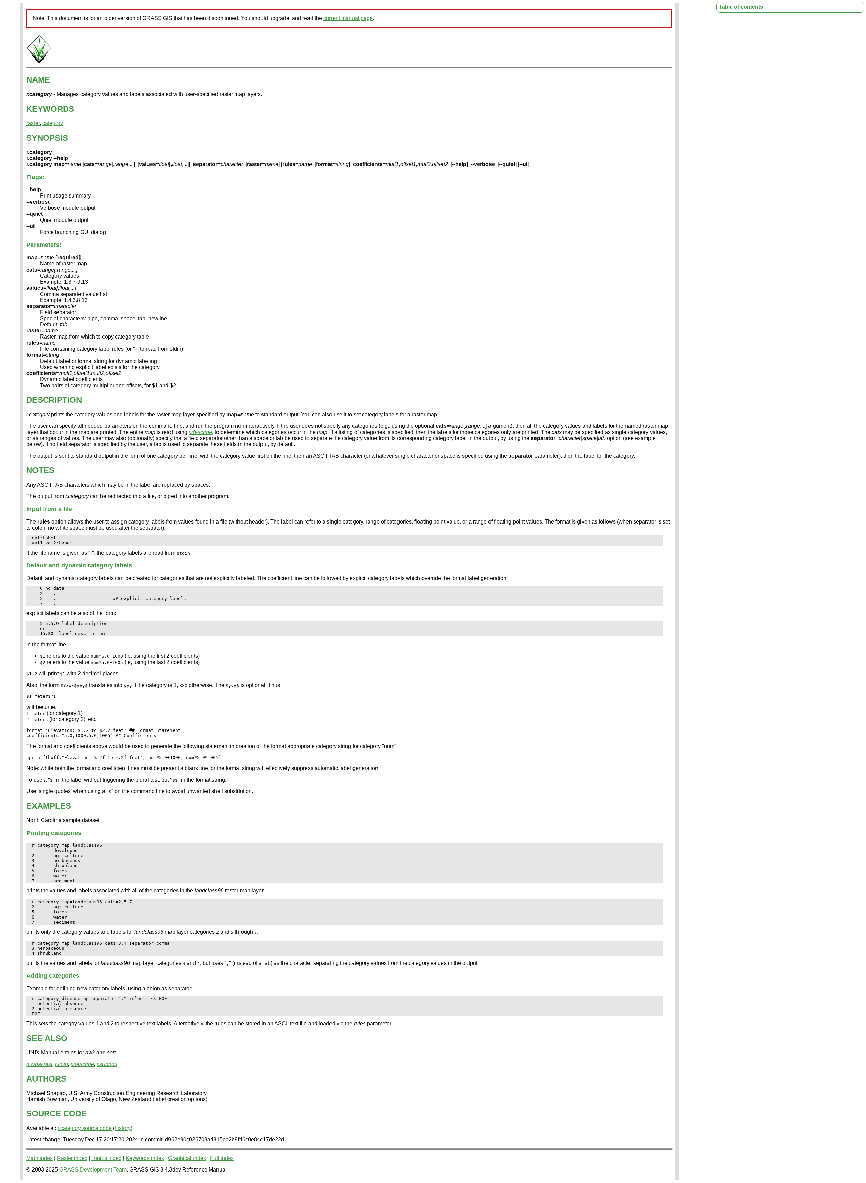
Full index (222, 1158)
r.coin (61, 1064)
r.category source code (85, 1128)
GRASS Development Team (93, 1170)
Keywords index (145, 1158)
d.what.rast (39, 1064)
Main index (39, 1158)
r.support (107, 1064)
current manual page (348, 18)
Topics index (106, 1158)
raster (33, 123)
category (52, 123)
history (123, 1128)
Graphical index (187, 1158)
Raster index (72, 1158)
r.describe (200, 432)
